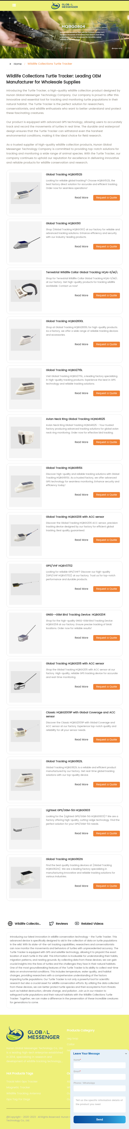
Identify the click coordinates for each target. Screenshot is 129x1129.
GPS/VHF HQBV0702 (59, 566)
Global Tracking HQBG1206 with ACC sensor (75, 517)
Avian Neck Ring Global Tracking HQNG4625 (75, 419)
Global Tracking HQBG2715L (64, 370)
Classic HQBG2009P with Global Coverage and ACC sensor (80, 714)
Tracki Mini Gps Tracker (22, 1082)
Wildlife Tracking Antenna (23, 1093)
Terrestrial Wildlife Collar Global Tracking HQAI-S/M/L (82, 272)
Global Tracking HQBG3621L (64, 761)
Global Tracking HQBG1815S (64, 468)
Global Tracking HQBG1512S (64, 174)
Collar (71, 1044)
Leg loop (72, 1039)
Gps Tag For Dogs (18, 1099)
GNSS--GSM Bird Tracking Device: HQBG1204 (75, 614)
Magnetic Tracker (18, 1087)
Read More (81, 198)
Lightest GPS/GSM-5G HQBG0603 (68, 810)
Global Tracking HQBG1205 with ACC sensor (75, 663)
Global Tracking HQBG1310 (63, 223)
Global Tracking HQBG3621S (64, 859)
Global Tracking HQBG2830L (64, 321)
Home (18, 64)
